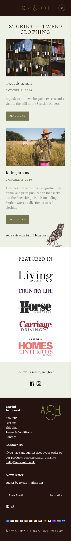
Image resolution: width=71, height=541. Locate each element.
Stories (21, 26)
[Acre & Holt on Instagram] (39, 385)
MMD (62, 531)
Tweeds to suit (19, 83)
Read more (17, 116)
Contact (11, 437)
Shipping (12, 427)
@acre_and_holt (43, 372)
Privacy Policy (39, 531)
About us (11, 418)
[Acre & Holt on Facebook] (32, 385)
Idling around (18, 172)
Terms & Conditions (19, 432)
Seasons (11, 423)
